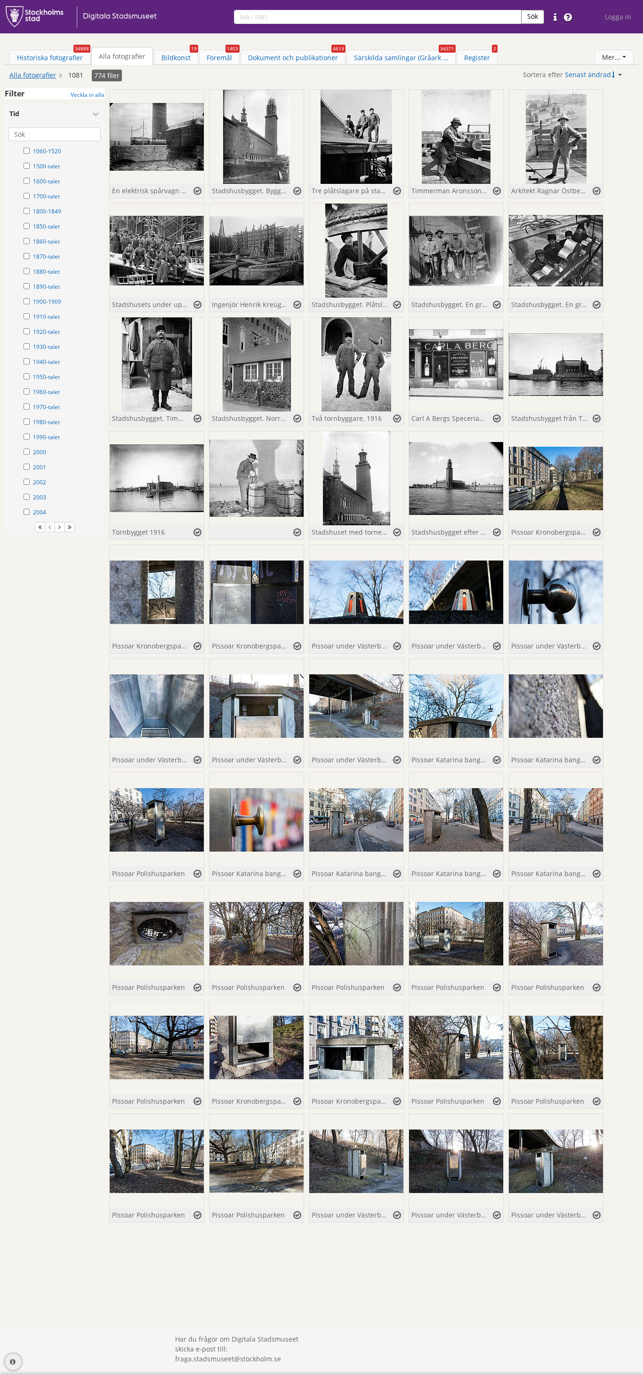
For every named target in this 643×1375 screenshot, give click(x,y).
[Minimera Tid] (95, 114)
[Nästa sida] (60, 527)
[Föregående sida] (50, 527)
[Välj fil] (197, 191)
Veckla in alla (87, 95)
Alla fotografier (32, 75)
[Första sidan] (40, 527)
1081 (75, 75)
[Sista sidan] (69, 527)
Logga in (618, 16)
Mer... (611, 57)
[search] (378, 17)
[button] (532, 17)
